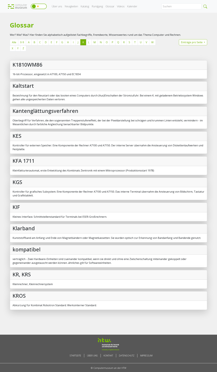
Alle (14, 42)
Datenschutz (126, 355)
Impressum (146, 355)
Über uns (57, 6)
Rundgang (97, 6)
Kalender (132, 6)
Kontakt (108, 355)
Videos (121, 6)
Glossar (109, 6)
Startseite (75, 355)
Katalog (85, 6)
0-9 (22, 42)
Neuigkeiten (71, 6)
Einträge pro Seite (192, 42)
